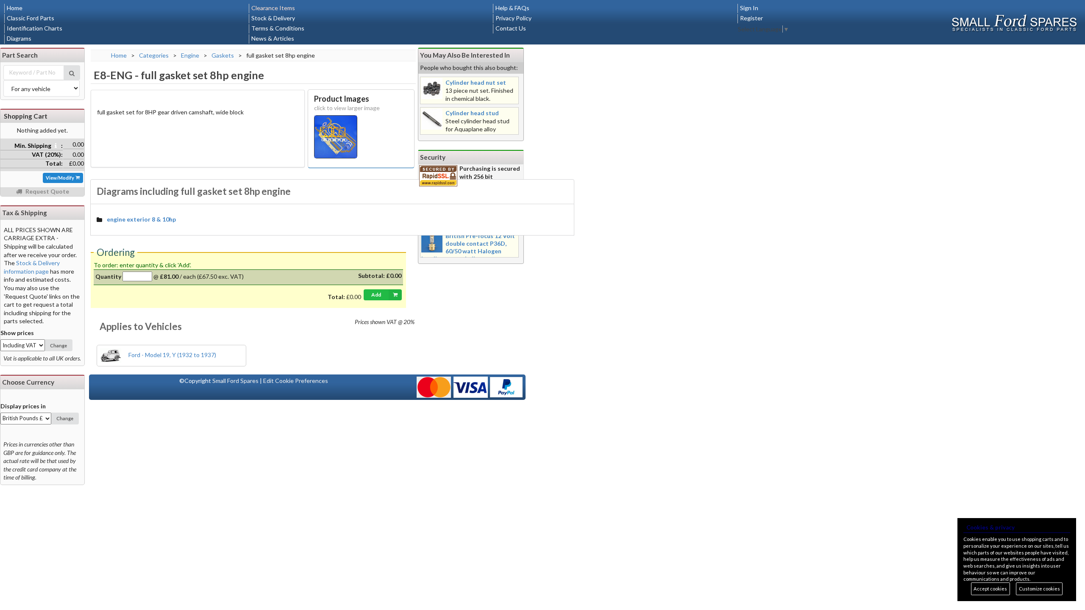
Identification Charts (34, 28)
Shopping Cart (25, 116)
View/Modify (60, 177)
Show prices (17, 332)
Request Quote (46, 191)
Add (376, 294)
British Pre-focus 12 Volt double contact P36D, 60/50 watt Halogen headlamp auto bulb (468, 247)
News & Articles (272, 38)
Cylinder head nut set (475, 82)
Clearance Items (273, 7)
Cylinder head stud (472, 112)
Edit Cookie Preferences (295, 380)
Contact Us (510, 28)
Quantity (108, 276)
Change (58, 345)
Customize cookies (1039, 588)
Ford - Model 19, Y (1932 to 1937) (171, 354)
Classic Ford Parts (30, 18)
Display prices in (23, 406)
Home (14, 7)
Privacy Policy (513, 18)
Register (751, 18)
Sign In (749, 7)
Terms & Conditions (277, 28)
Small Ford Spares (235, 380)
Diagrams (19, 38)
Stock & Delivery (273, 18)
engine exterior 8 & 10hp (141, 219)
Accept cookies (990, 588)
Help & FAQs (512, 7)
